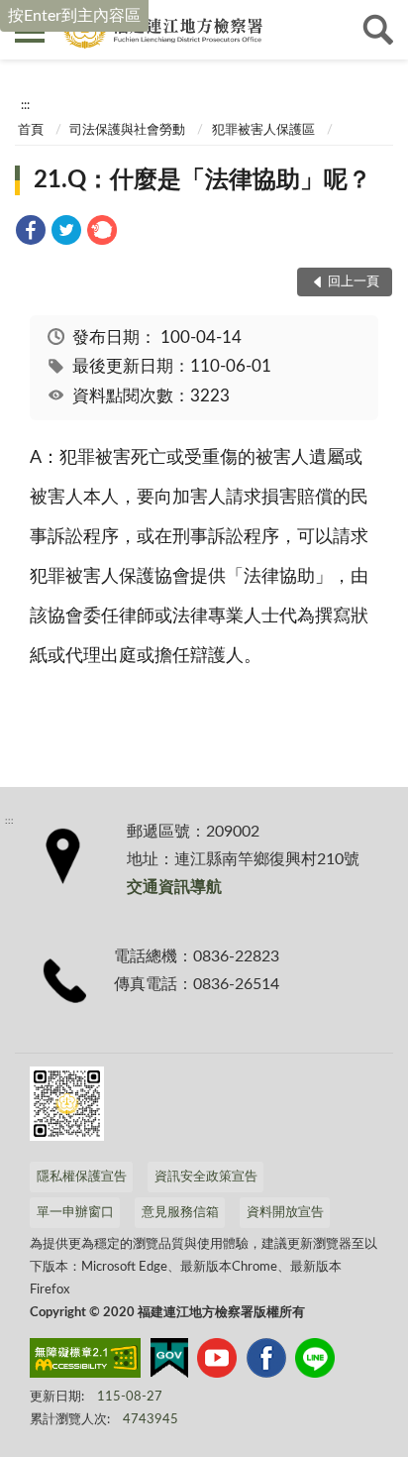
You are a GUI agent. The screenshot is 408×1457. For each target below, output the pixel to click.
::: (25, 105)
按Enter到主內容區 (74, 16)
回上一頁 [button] (353, 282)
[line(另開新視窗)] (315, 1362)
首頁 (31, 130)
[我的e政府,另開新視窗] (169, 1362)
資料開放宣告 (285, 1212)
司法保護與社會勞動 (127, 130)
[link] (31, 233)
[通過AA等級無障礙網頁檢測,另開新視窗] (85, 1362)
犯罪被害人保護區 (263, 130)
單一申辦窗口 (75, 1212)
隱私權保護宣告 (82, 1177)
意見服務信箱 (180, 1212)
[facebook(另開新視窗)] (266, 1362)
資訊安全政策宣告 (205, 1177)
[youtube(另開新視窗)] (217, 1362)
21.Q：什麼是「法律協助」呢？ (202, 180)
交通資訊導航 (174, 887)
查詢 (378, 29)
